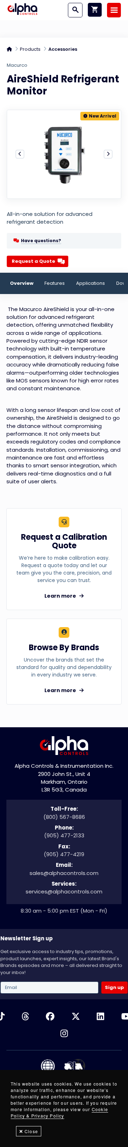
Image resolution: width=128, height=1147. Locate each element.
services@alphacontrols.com (64, 891)
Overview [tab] (21, 283)
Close (31, 1131)
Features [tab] (54, 283)
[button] (20, 154)
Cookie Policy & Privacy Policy (59, 1112)
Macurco (17, 65)
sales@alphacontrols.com (64, 873)
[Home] (22, 10)
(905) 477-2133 (64, 835)
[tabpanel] (63, 395)
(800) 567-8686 (64, 817)
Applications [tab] (90, 283)
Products (30, 49)
